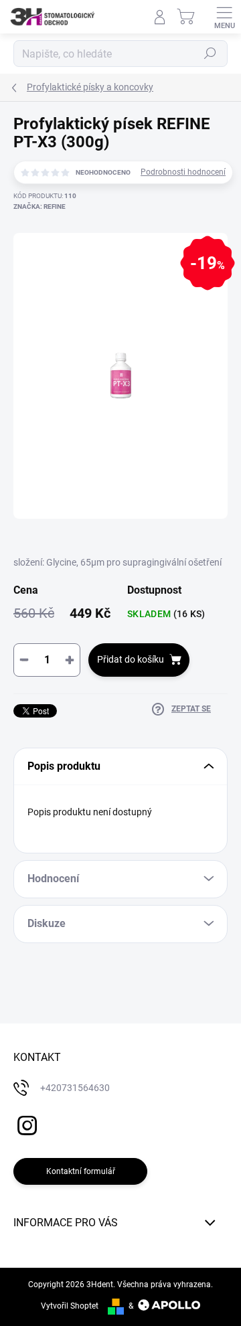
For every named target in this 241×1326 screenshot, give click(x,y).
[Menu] (224, 16)
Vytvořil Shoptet (69, 1306)
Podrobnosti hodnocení (183, 172)
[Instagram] (25, 1123)
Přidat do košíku (130, 659)
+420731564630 (75, 1087)
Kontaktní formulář (80, 1171)
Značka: (39, 206)
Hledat (210, 53)
